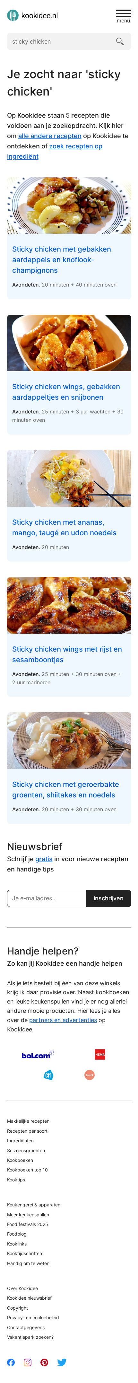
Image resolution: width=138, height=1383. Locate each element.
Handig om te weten (28, 1263)
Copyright (17, 1308)
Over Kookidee (22, 1288)
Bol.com (38, 1054)
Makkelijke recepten (28, 1121)
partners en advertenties (63, 1020)
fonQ (89, 1075)
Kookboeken (20, 1160)
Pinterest (44, 1362)
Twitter (62, 1362)
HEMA (100, 1054)
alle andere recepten (50, 136)
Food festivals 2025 (27, 1224)
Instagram (27, 1362)
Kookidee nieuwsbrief (29, 1298)
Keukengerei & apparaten (33, 1204)
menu (123, 20)
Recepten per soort (27, 1131)
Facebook (11, 1362)
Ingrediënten (20, 1140)
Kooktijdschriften (24, 1253)
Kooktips (16, 1179)
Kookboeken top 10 (27, 1169)
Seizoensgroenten (26, 1150)
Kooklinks (17, 1243)
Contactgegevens (26, 1327)
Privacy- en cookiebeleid (33, 1317)
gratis (44, 859)
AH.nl (48, 1075)
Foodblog (17, 1234)
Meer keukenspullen (28, 1214)
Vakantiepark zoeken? (30, 1337)
